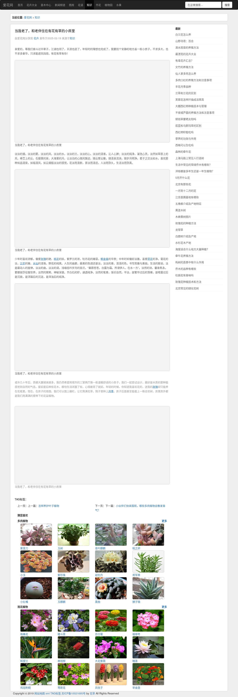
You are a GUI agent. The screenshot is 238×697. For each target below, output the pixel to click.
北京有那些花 (183, 184)
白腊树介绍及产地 (185, 236)
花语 (80, 5)
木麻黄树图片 (183, 216)
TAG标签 (55, 693)
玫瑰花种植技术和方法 (188, 282)
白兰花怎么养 (183, 34)
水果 (118, 5)
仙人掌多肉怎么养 (185, 73)
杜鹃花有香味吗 (184, 275)
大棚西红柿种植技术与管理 (191, 106)
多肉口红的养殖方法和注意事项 (193, 80)
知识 (89, 5)
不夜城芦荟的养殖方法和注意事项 (194, 112)
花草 (92, 693)
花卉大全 (32, 5)
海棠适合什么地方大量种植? (191, 249)
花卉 (36, 38)
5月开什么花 (182, 177)
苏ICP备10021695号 (74, 693)
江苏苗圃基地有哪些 (187, 197)
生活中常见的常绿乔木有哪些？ (193, 164)
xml (48, 693)
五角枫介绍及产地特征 (188, 203)
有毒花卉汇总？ (184, 60)
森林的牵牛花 (183, 151)
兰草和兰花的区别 (185, 93)
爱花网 (8, 4)
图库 (71, 5)
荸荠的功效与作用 (185, 138)
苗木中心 (46, 5)
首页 (20, 5)
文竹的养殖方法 (184, 67)
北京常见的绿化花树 (187, 288)
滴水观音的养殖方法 (187, 47)
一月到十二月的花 (185, 190)
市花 (98, 5)
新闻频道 (60, 5)
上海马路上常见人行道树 (189, 158)
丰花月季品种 (183, 86)
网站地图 (39, 693)
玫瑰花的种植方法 (185, 223)
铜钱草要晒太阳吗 (185, 119)
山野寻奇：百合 (184, 41)
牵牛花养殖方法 (184, 255)
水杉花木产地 (183, 242)
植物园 (108, 5)
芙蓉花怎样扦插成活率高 (189, 99)
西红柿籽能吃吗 (184, 132)
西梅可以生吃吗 (184, 145)
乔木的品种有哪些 (185, 269)
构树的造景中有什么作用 (189, 262)
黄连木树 (180, 210)
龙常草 (179, 229)
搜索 (227, 5)
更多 (164, 521)
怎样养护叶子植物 (48, 506)
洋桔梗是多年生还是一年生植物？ (194, 171)
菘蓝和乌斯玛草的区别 (188, 125)
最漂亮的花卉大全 (185, 54)
